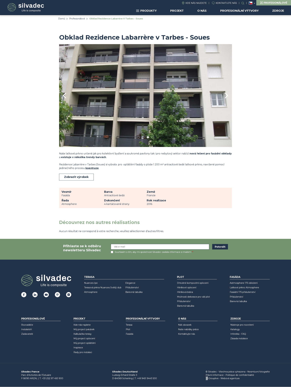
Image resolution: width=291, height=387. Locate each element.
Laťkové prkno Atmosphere (244, 287)
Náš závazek (184, 324)
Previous (64, 95)
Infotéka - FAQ (238, 334)
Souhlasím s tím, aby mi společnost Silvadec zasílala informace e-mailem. (153, 252)
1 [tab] (138, 137)
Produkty (148, 10)
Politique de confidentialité (240, 375)
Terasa (89, 277)
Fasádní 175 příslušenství (242, 292)
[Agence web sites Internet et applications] (207, 378)
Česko (250, 3)
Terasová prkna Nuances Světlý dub (102, 287)
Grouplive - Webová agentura (224, 378)
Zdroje (278, 10)
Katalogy (235, 329)
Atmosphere (90, 292)
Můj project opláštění (84, 343)
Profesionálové (77, 18)
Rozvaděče (27, 324)
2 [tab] (143, 137)
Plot (180, 277)
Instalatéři (26, 329)
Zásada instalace (239, 338)
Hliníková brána (185, 292)
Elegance (130, 283)
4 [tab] (153, 137)
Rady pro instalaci (83, 352)
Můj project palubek (84, 329)
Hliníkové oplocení (186, 287)
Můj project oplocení (84, 338)
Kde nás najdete (196, 3)
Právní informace (215, 375)
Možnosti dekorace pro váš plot (193, 296)
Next (226, 95)
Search (244, 3)
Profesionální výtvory (239, 10)
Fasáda (235, 277)
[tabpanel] (145, 95)
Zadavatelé (27, 334)
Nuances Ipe (91, 283)
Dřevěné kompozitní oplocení (192, 283)
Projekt (177, 10)
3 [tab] (148, 137)
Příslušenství (132, 287)
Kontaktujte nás (226, 3)
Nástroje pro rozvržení (242, 324)
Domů (61, 18)
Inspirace (78, 347)
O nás (202, 10)
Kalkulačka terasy (83, 334)
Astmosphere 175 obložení (244, 283)
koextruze (92, 168)
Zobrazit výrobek (76, 177)
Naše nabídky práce (188, 329)
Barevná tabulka (133, 292)
